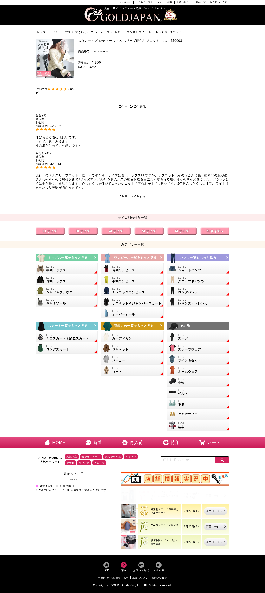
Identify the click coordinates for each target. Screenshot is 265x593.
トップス (65, 32)
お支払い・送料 (219, 2)
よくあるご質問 (144, 2)
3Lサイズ (83, 231)
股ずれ (70, 462)
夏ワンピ (84, 462)
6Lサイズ (182, 231)
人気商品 (71, 456)
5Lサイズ (149, 231)
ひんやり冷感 (113, 456)
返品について (140, 577)
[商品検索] (222, 460)
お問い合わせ (159, 577)
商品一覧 (201, 2)
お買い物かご (184, 2)
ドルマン (130, 456)
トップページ (45, 32)
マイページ (125, 2)
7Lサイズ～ (215, 231)
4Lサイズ (116, 231)
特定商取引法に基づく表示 (113, 577)
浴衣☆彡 (99, 462)
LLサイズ (50, 231)
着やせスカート (90, 456)
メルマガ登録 (164, 2)
